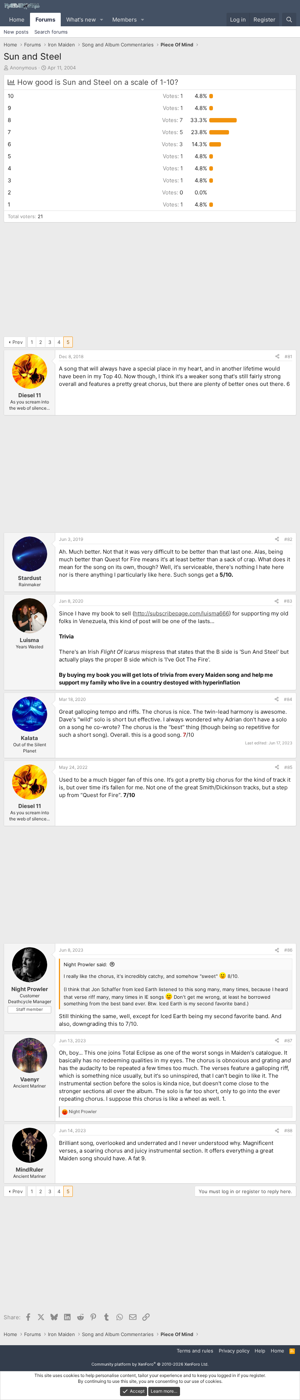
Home (17, 19)
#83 (288, 601)
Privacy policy (234, 1351)
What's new (81, 19)
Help (260, 1351)
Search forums (51, 32)
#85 (288, 767)
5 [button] (172, 132)
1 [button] (173, 95)
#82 (288, 539)
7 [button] (172, 120)
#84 (288, 699)
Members (124, 19)
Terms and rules (195, 1351)
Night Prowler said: (85, 964)
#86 (288, 950)
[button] (102, 19)
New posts (16, 32)
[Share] (277, 357)
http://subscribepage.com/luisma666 (181, 613)
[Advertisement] (150, 281)
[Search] (289, 19)
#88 (288, 1130)
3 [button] (172, 144)
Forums (45, 19)
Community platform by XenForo (150, 1364)
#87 (288, 1040)
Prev (17, 342)
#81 (288, 356)
